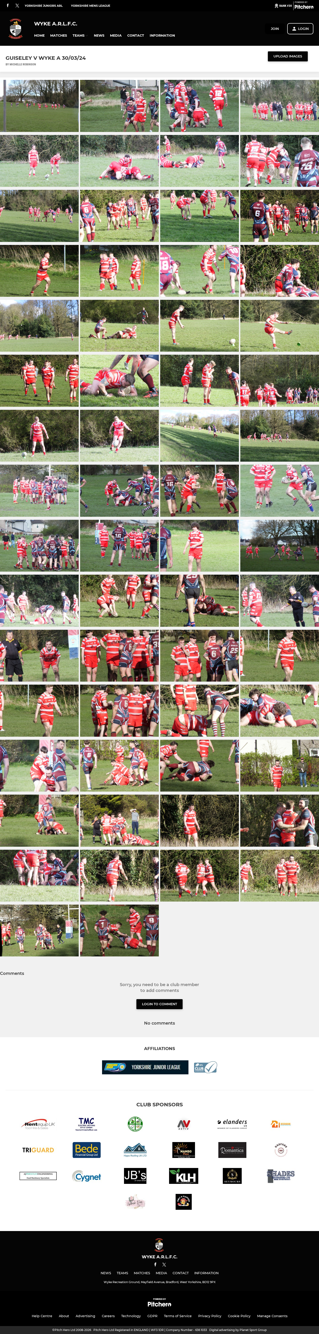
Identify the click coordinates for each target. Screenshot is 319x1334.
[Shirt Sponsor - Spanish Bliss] (135, 1202)
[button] (39, 35)
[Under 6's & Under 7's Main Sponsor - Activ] (183, 1125)
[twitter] (17, 6)
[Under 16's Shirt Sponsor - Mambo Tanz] (183, 1151)
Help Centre (42, 1316)
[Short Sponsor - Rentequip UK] (38, 1125)
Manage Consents (272, 1316)
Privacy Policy (209, 1316)
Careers (108, 1316)
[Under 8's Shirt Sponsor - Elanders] (232, 1125)
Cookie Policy (239, 1316)
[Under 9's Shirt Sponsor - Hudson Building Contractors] (281, 1125)
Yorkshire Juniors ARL (44, 5)
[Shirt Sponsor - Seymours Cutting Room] (232, 1176)
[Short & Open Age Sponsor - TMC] (86, 1125)
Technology (131, 1316)
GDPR (152, 1316)
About (64, 1316)
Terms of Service (178, 1316)
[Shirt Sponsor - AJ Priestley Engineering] (38, 1176)
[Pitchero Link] (304, 8)
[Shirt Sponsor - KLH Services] (183, 1176)
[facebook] (8, 6)
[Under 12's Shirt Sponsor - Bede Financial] (86, 1151)
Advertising (85, 1316)
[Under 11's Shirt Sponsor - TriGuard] (38, 1151)
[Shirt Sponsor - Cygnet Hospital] (86, 1176)
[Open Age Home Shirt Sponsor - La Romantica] (232, 1151)
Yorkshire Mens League (90, 5)
